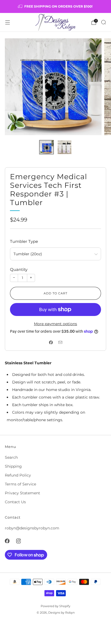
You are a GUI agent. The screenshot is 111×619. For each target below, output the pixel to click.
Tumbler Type (24, 241)
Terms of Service (20, 484)
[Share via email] (60, 342)
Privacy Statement (22, 493)
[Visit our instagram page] (18, 541)
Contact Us (15, 501)
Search (11, 457)
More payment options (55, 323)
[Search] (103, 22)
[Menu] (7, 22)
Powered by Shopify (55, 606)
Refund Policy (18, 475)
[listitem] (55, 6)
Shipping (13, 466)
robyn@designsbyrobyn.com (32, 528)
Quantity (18, 269)
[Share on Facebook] (51, 342)
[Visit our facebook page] (7, 541)
